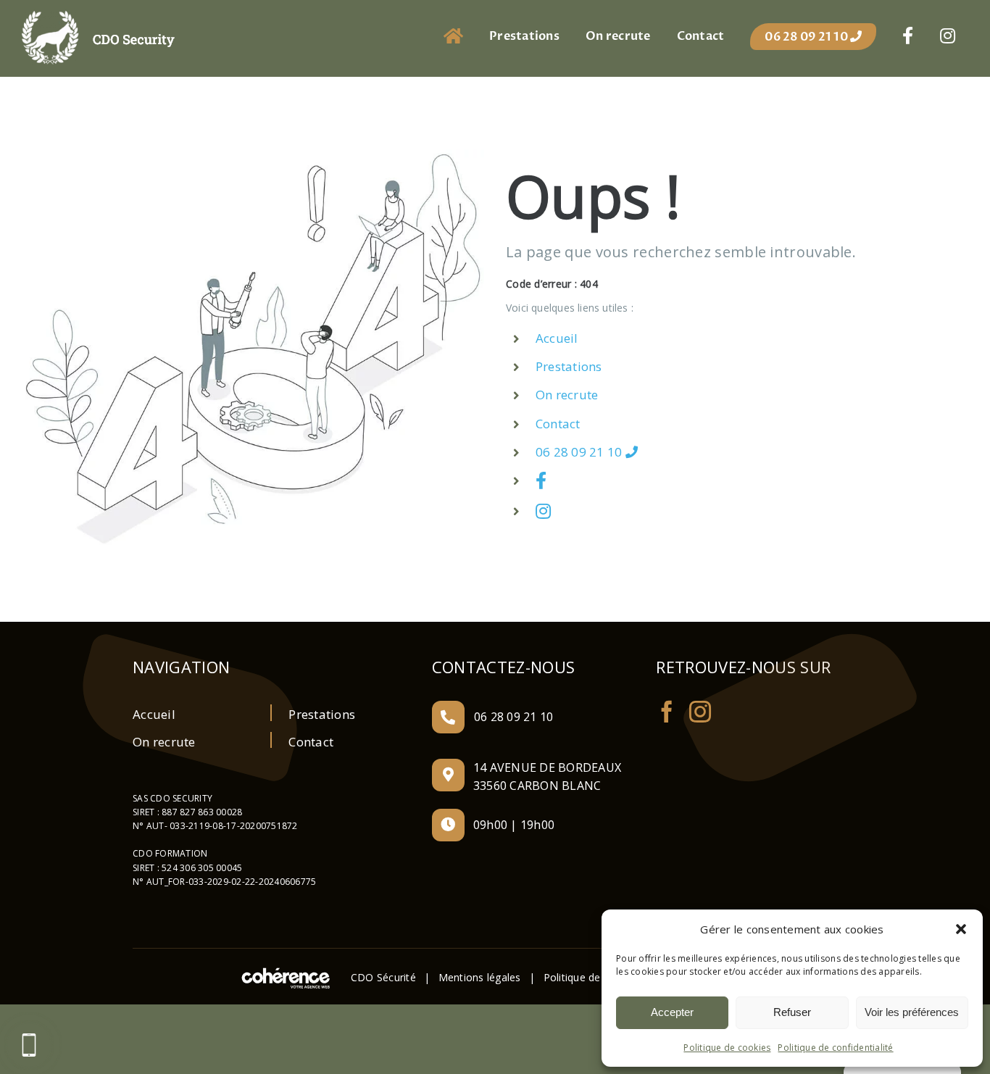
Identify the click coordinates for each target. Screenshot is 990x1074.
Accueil (557, 338)
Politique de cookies (726, 1047)
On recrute (567, 394)
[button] (961, 929)
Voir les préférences (912, 1012)
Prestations (569, 366)
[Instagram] (700, 712)
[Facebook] (667, 712)
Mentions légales (479, 977)
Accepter (672, 1012)
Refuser (792, 1012)
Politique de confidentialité (835, 1047)
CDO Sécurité (383, 977)
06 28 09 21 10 (580, 452)
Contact (558, 423)
